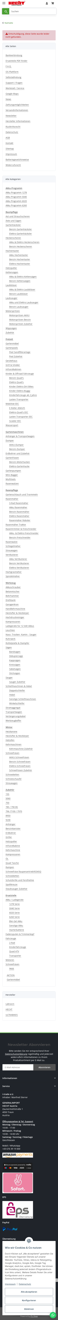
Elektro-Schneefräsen (19, 765)
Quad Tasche (12, 863)
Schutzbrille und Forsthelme (20, 880)
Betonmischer (12, 591)
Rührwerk (10, 638)
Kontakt (9, 143)
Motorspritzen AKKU (19, 315)
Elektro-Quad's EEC (18, 412)
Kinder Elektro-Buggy (19, 390)
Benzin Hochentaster (19, 259)
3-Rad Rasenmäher (18, 503)
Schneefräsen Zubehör (20, 770)
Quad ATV (14, 951)
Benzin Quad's (16, 377)
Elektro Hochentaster (19, 263)
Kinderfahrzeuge (17, 947)
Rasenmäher (12, 498)
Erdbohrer (11, 832)
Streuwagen (12, 550)
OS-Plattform (12, 71)
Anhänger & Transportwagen (20, 436)
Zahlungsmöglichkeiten (17, 104)
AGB (8, 137)
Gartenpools (12, 347)
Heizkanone (11, 731)
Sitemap (10, 148)
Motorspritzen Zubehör (20, 323)
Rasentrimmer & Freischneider (21, 528)
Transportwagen (14, 712)
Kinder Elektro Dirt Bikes (21, 386)
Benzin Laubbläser (18, 293)
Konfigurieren (29, 1300)
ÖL (7, 858)
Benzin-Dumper (17, 449)
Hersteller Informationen (18, 121)
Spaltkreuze (11, 884)
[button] (47, 3)
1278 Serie (14, 904)
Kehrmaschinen (13, 744)
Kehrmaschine (13, 850)
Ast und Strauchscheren (18, 216)
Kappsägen (14, 660)
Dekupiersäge (16, 656)
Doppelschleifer (17, 690)
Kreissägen (14, 664)
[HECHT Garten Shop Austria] (17, 3)
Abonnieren (44, 1067)
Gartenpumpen (13, 470)
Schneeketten (12, 774)
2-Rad (12, 942)
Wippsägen (11, 328)
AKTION (11, 975)
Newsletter (11, 115)
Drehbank (10, 600)
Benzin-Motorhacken (19, 462)
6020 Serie (14, 912)
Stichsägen (14, 673)
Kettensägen (12, 272)
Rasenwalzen (12, 483)
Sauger (9, 677)
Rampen (10, 867)
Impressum (10, 1284)
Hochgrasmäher (14, 571)
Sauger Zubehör (17, 681)
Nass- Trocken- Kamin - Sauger (21, 634)
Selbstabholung (13, 77)
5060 (8, 798)
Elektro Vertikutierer (19, 567)
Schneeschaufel (13, 778)
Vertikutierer (12, 554)
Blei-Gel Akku (15, 921)
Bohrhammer (12, 595)
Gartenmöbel (12, 343)
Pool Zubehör (15, 356)
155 (7, 794)
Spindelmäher (13, 576)
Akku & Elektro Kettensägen (23, 276)
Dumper (10, 440)
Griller (9, 837)
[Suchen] (5, 11)
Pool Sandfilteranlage (19, 352)
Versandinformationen (17, 110)
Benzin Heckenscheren (20, 246)
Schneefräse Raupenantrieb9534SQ (23, 871)
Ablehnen (29, 1309)
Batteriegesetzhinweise (17, 159)
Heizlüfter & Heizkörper (17, 613)
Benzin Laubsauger (18, 306)
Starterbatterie (16, 929)
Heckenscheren (13, 237)
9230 (8, 819)
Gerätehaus (11, 360)
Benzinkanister (13, 828)
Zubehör (10, 332)
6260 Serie (14, 917)
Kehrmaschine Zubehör (21, 748)
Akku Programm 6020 (16, 201)
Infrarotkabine (13, 845)
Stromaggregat (13, 707)
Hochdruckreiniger (15, 617)
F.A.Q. (8, 66)
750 (7, 802)
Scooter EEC (15, 420)
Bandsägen (14, 651)
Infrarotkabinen (13, 369)
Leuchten (10, 630)
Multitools (11, 479)
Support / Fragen (14, 82)
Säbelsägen (15, 668)
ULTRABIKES (12, 1014)
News (8, 99)
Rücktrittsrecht (13, 126)
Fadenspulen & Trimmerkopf (20, 934)
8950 (8, 815)
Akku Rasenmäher (18, 507)
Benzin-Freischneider (19, 537)
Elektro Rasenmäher (19, 516)
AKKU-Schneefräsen (19, 757)
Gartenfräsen (12, 457)
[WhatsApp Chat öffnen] (53, 1315)
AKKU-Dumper (16, 444)
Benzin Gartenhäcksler (20, 229)
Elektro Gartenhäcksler (20, 233)
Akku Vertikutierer (18, 559)
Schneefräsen (12, 753)
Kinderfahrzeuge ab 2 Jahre (23, 395)
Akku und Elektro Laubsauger (23, 302)
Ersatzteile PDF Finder (16, 60)
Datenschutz (25, 1284)
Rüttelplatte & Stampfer (17, 643)
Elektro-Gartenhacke (19, 466)
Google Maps (12, 93)
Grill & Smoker (13, 365)
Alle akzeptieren (29, 1291)
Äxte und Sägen (13, 220)
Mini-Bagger (12, 474)
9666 (11, 968)
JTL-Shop (34, 1316)
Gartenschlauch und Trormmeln (22, 494)
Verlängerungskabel (16, 716)
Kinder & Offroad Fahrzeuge (20, 373)
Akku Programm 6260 (16, 205)
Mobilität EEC (12, 403)
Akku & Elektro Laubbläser (22, 289)
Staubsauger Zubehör (16, 888)
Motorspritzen (13, 311)
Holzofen (10, 740)
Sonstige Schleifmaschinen (22, 699)
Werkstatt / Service (15, 88)
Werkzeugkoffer (13, 720)
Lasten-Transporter (18, 399)
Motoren (10, 960)
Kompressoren (13, 621)
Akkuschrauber (13, 587)
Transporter (15, 955)
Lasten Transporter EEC (21, 416)
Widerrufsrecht (13, 165)
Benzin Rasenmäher (19, 511)
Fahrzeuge (11, 938)
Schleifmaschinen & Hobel (19, 686)
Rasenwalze (11, 541)
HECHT (9, 1009)
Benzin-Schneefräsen (19, 761)
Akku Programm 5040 (16, 196)
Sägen (9, 647)
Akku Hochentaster (18, 255)
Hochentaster (12, 250)
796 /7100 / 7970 (14, 811)
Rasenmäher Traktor (16, 524)
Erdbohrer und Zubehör (18, 453)
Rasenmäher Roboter (19, 520)
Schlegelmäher (13, 546)
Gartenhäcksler (13, 225)
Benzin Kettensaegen (19, 280)
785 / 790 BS (12, 807)
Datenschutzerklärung (16, 1054)
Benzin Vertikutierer (19, 563)
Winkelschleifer (17, 703)
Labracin (10, 1003)
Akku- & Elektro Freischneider (24, 533)
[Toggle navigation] (3, 2)
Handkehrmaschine (15, 608)
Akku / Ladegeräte (14, 899)
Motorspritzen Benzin (20, 319)
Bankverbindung (14, 55)
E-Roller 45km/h (17, 408)
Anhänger (10, 824)
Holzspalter (11, 268)
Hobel (12, 694)
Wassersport (12, 425)
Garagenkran (12, 604)
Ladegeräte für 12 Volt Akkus (20, 625)
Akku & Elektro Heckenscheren (24, 242)
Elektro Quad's (16, 382)
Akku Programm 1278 (16, 192)
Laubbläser (11, 285)
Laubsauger (11, 298)
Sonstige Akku (16, 925)
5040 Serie (14, 908)
